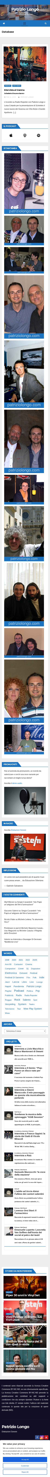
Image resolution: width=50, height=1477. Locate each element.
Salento (27, 999)
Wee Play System (32, 1008)
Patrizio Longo (25, 9)
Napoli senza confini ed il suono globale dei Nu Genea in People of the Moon (23, 1370)
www (7, 1013)
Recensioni (10, 1363)
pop (38, 991)
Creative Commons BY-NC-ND (25, 1393)
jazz (7, 982)
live (32, 982)
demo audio (17, 783)
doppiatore (35, 969)
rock (17, 999)
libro (24, 982)
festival (33, 973)
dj (27, 968)
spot (35, 1000)
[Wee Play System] (25, 847)
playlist (8, 991)
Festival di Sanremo (14, 977)
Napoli (8, 986)
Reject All (25, 1472)
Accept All (25, 1459)
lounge (39, 982)
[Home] (4, 23)
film (28, 977)
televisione (9, 1009)
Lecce (15, 982)
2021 (21, 960)
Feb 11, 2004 (11, 97)
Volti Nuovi (16, 85)
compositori (10, 969)
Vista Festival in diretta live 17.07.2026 (24, 1318)
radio (19, 995)
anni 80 (8, 964)
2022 (28, 960)
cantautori (18, 964)
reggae (8, 1000)
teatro (31, 1004)
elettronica (11, 973)
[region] (25, 1458)
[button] (45, 23)
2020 (14, 960)
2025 (34, 960)
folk (35, 977)
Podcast (8, 85)
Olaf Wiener (9, 902)
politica (30, 991)
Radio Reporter (31, 995)
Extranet (23, 973)
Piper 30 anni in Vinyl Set (23, 1295)
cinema (28, 964)
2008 (7, 960)
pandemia (19, 986)
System (22, 1004)
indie (41, 977)
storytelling (10, 1004)
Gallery (9, 1292)
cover (21, 968)
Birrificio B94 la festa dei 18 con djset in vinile (24, 1343)
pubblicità (9, 995)
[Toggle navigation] (24, 23)
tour (19, 1009)
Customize (25, 1466)
